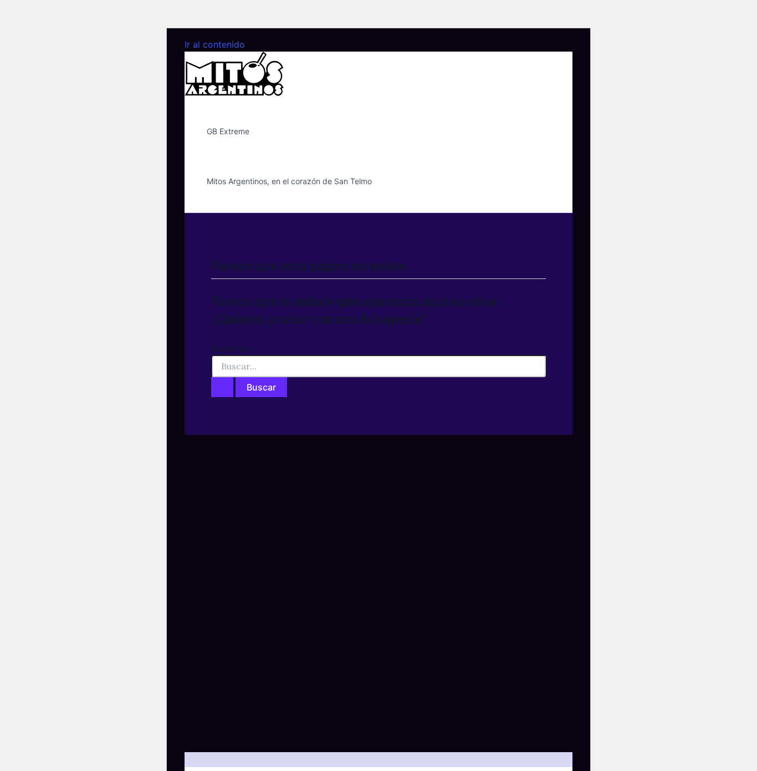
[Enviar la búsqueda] (222, 387)
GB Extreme (228, 131)
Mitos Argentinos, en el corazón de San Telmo (289, 181)
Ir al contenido (215, 44)
